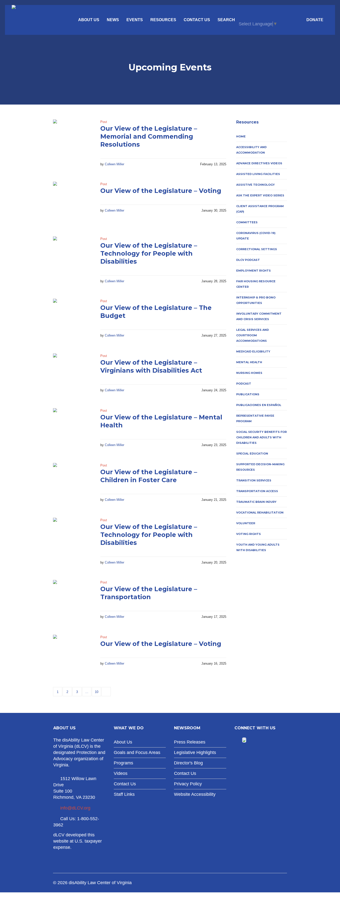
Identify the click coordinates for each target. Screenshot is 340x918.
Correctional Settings (256, 249)
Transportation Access (257, 491)
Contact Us (125, 783)
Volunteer (245, 523)
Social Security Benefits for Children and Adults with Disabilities (261, 437)
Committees (247, 222)
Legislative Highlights (195, 752)
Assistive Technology (255, 184)
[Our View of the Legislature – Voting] (73, 202)
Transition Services (253, 480)
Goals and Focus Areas (137, 752)
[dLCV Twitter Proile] (244, 740)
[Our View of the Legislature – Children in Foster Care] (73, 483)
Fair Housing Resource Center (256, 284)
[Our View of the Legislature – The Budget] (73, 319)
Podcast (243, 383)
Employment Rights (253, 270)
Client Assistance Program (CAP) (260, 208)
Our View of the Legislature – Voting (160, 190)
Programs (123, 762)
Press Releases (189, 742)
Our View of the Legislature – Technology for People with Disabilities (148, 253)
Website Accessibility (195, 794)
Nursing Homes (249, 373)
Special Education (252, 453)
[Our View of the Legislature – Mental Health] (73, 428)
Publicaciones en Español (258, 405)
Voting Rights (248, 534)
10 (96, 692)
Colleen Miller (114, 164)
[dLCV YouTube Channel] (250, 740)
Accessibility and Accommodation (251, 149)
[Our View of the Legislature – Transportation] (73, 600)
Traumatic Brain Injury (256, 502)
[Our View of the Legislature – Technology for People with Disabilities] (73, 256)
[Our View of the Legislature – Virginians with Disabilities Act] (73, 373)
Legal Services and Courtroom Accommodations (252, 335)
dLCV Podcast (248, 260)
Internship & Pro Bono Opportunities (256, 300)
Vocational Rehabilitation (259, 512)
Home (241, 136)
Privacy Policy (188, 783)
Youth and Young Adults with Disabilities (258, 547)
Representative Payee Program (255, 418)
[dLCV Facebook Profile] (237, 740)
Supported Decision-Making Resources (260, 466)
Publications (247, 394)
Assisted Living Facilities (258, 174)
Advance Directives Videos (259, 163)
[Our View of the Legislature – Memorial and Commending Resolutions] (73, 139)
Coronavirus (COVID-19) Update (256, 235)
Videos (120, 773)
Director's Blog (188, 762)
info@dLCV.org (75, 807)
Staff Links (124, 794)
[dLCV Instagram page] (258, 740)
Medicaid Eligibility (253, 351)
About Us (123, 742)
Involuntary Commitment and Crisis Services (259, 316)
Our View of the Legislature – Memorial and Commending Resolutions (148, 136)
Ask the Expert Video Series (260, 195)
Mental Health (249, 362)
